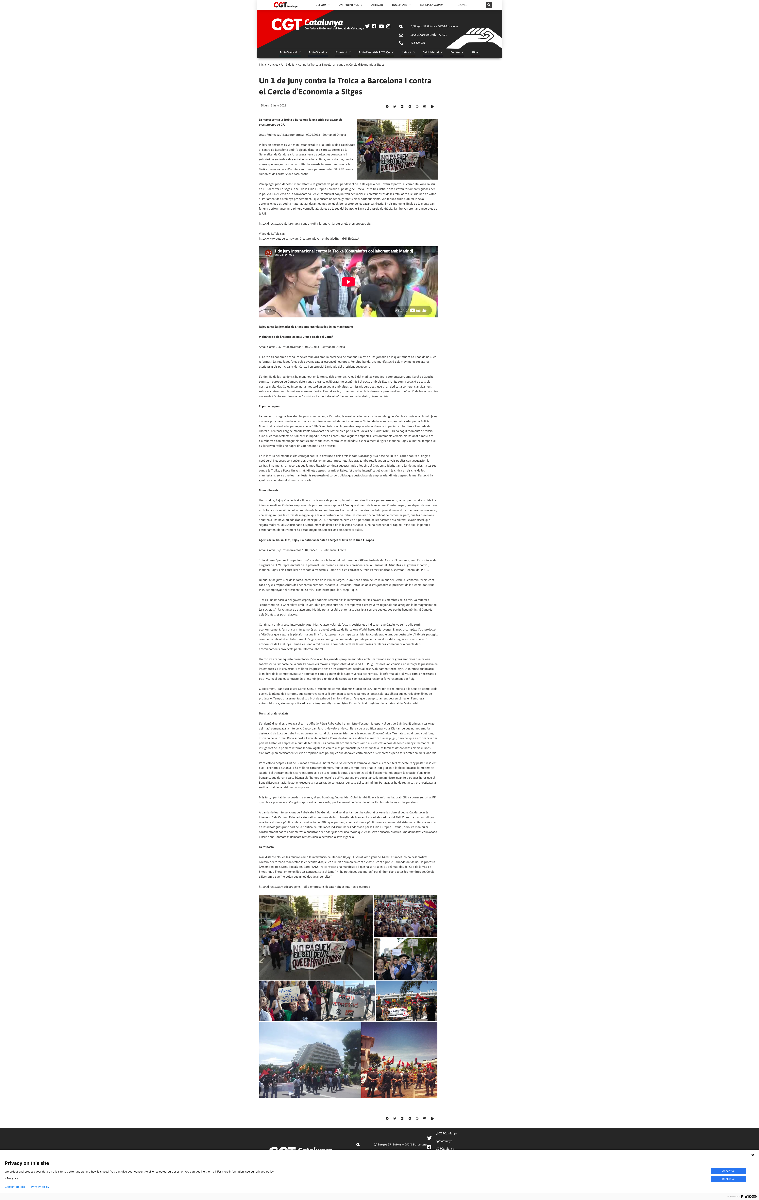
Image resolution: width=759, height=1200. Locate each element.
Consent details (15, 1186)
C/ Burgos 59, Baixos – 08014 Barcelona (434, 26)
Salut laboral (431, 52)
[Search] (489, 5)
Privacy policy (40, 1186)
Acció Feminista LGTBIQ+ (374, 52)
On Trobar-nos (349, 4)
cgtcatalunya (444, 1141)
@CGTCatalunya (446, 1133)
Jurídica (406, 52)
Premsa (455, 52)
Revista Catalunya (431, 4)
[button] (387, 106)
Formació (341, 52)
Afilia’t (475, 52)
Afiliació (377, 4)
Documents (399, 4)
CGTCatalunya (445, 1148)
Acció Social (316, 52)
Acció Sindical (288, 52)
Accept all (728, 1171)
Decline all (728, 1179)
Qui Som (320, 4)
